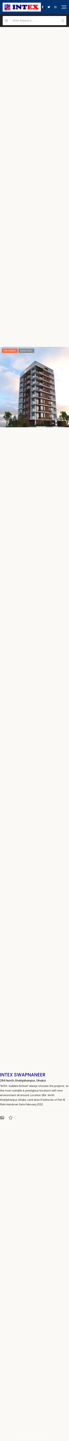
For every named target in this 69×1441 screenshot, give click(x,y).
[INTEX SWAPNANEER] (34, 387)
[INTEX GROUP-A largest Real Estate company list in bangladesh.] (22, 7)
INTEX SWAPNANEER (22, 1075)
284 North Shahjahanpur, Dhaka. (23, 1081)
